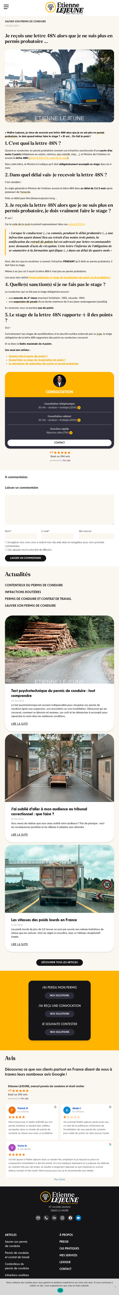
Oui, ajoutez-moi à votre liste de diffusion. (29, 550)
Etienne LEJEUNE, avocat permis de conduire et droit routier (46, 1086)
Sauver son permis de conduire (25, 21)
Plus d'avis (59, 1179)
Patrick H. (23, 1108)
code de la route (21, 224)
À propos (66, 1235)
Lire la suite (19, 724)
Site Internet (85, 531)
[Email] (38, 1218)
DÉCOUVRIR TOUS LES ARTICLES (59, 962)
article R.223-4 (76, 224)
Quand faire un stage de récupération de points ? (37, 360)
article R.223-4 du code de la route (48, 158)
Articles (11, 1235)
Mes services (68, 1255)
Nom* (8, 531)
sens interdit (63, 154)
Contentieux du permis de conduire (17, 1266)
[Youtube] (78, 1218)
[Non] (115, 1286)
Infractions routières (17, 1275)
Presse (64, 1242)
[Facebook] (70, 1218)
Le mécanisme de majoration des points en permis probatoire (44, 364)
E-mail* (45, 531)
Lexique (65, 1262)
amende (25, 192)
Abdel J (76, 1108)
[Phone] (46, 1218)
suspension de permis (25, 302)
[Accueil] (64, 8)
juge (99, 334)
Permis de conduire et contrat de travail (17, 1255)
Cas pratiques (69, 1248)
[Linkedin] (54, 1218)
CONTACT (59, 443)
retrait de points (41, 242)
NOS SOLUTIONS (59, 995)
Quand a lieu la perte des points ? (28, 356)
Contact (65, 1269)
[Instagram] (62, 1218)
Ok (60, 1290)
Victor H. (22, 1146)
